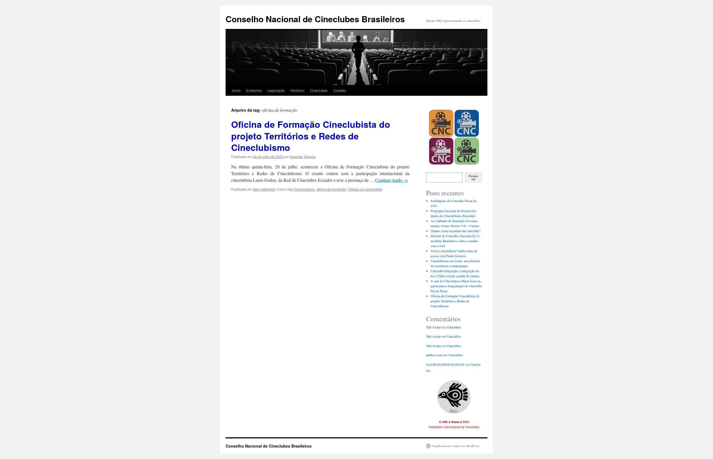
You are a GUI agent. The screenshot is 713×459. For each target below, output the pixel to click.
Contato (339, 90)
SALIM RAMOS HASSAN (445, 364)
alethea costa (434, 355)
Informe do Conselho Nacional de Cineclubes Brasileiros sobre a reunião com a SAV (455, 241)
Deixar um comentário (365, 189)
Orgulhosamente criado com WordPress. (456, 446)
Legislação (276, 90)
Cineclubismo (304, 189)
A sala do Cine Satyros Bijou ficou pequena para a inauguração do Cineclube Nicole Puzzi (456, 286)
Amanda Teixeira (303, 156)
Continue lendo (391, 180)
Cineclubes (319, 90)
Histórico (297, 90)
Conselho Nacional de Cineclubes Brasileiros (315, 19)
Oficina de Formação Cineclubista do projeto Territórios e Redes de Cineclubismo (310, 136)
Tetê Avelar (433, 327)
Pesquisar (473, 178)
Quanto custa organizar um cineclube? (455, 231)
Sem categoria (264, 189)
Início (236, 90)
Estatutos (254, 90)
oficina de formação (331, 189)
